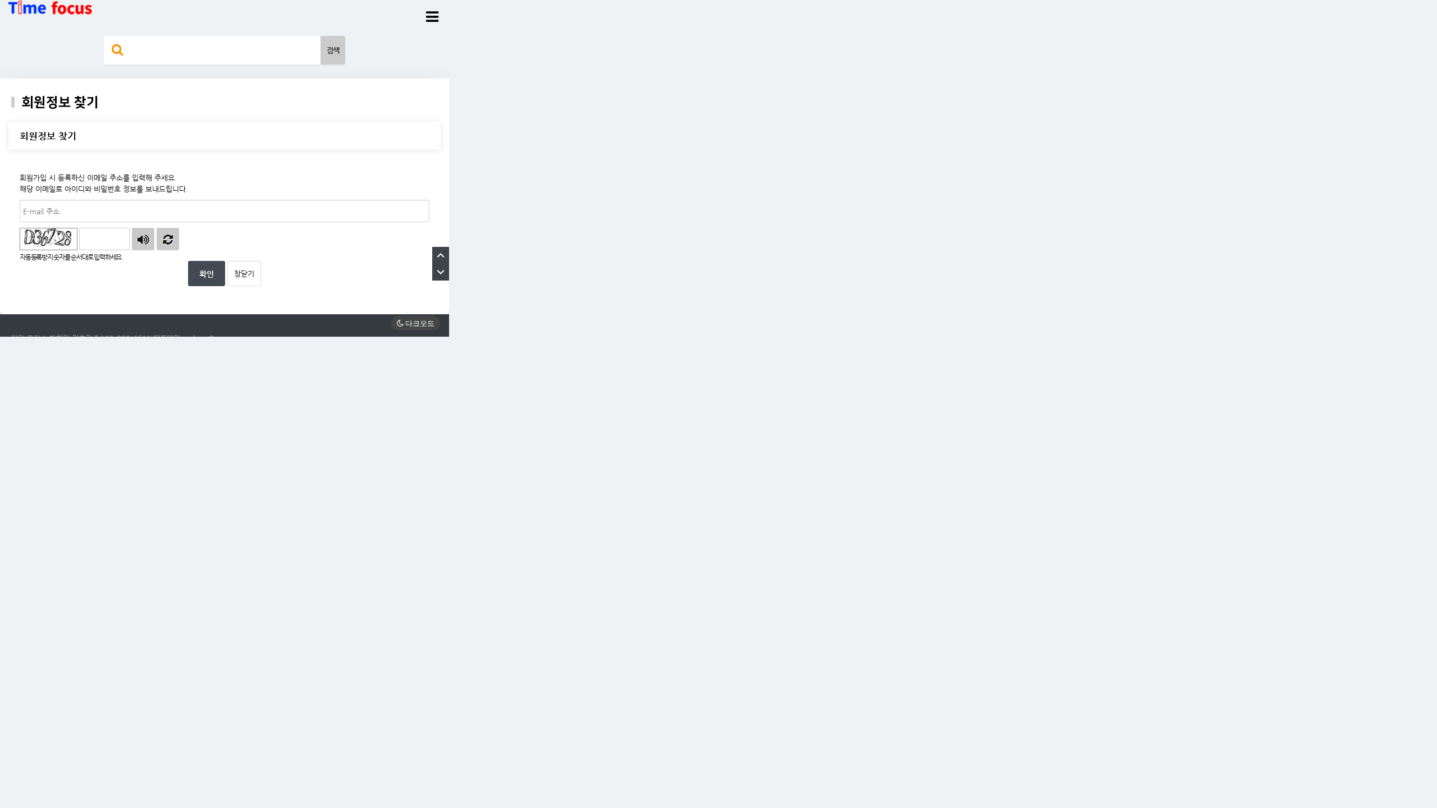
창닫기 (244, 273)
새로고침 (168, 239)
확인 (206, 273)
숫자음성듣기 (143, 239)
